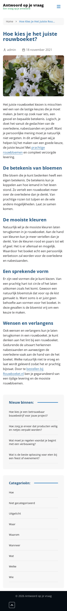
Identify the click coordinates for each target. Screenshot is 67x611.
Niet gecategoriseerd (22, 503)
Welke (12, 566)
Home (9, 21)
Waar (12, 524)
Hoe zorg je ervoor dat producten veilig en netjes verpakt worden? (33, 428)
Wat (11, 556)
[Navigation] (59, 6)
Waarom (14, 534)
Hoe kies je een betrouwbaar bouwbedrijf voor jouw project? (28, 413)
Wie (11, 577)
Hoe (11, 492)
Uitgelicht (15, 513)
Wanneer (14, 545)
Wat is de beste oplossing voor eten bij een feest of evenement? (33, 456)
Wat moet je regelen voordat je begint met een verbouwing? (32, 442)
